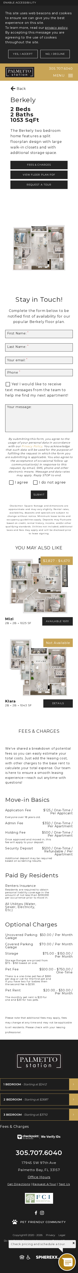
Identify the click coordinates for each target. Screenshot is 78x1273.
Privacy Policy (31, 446)
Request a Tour (39, 184)
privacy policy (56, 28)
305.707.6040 (61, 68)
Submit (39, 494)
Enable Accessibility (19, 2)
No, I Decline (55, 53)
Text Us (64, 1184)
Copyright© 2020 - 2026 (27, 1235)
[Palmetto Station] (19, 72)
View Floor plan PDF (39, 174)
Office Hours (39, 1177)
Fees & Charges (39, 164)
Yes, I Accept (22, 53)
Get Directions (18, 1184)
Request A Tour (44, 1184)
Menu (59, 75)
